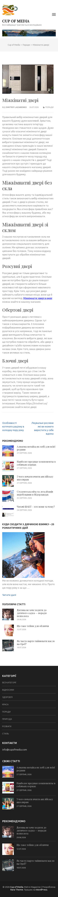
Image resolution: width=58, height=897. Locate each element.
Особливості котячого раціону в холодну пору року (13, 426)
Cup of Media (15, 20)
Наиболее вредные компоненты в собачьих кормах (36, 463)
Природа (7, 719)
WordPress (41, 889)
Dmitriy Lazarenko (16, 107)
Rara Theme (16, 889)
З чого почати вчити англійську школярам (35, 478)
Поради (49, 107)
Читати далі (9, 595)
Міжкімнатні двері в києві (37, 298)
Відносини (8, 690)
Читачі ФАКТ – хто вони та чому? (36, 506)
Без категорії (9, 682)
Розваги (6, 726)
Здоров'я (7, 697)
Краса (5, 704)
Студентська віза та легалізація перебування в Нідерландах (35, 493)
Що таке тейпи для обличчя (33, 626)
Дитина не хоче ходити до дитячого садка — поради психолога (32, 613)
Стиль (5, 733)
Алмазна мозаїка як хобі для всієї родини (36, 448)
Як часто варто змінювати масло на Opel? (36, 642)
